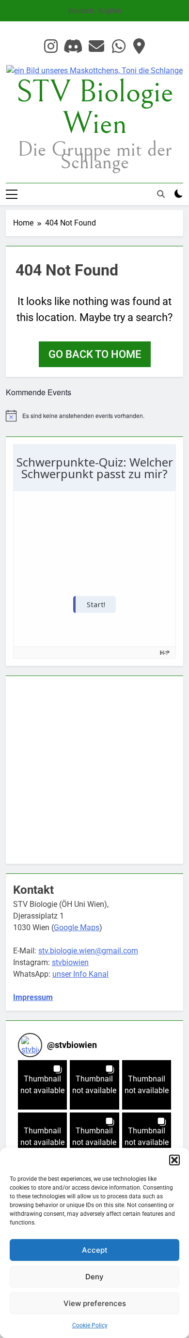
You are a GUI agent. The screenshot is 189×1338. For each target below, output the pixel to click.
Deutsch (81, 11)
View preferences (94, 1303)
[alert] (94, 415)
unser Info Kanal (80, 974)
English (109, 11)
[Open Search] (161, 194)
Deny (94, 1276)
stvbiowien (70, 962)
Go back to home (94, 354)
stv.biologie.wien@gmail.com (88, 950)
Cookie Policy (90, 1325)
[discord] (73, 46)
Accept (95, 1250)
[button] (174, 1160)
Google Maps (76, 927)
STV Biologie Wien (94, 108)
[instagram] (51, 46)
